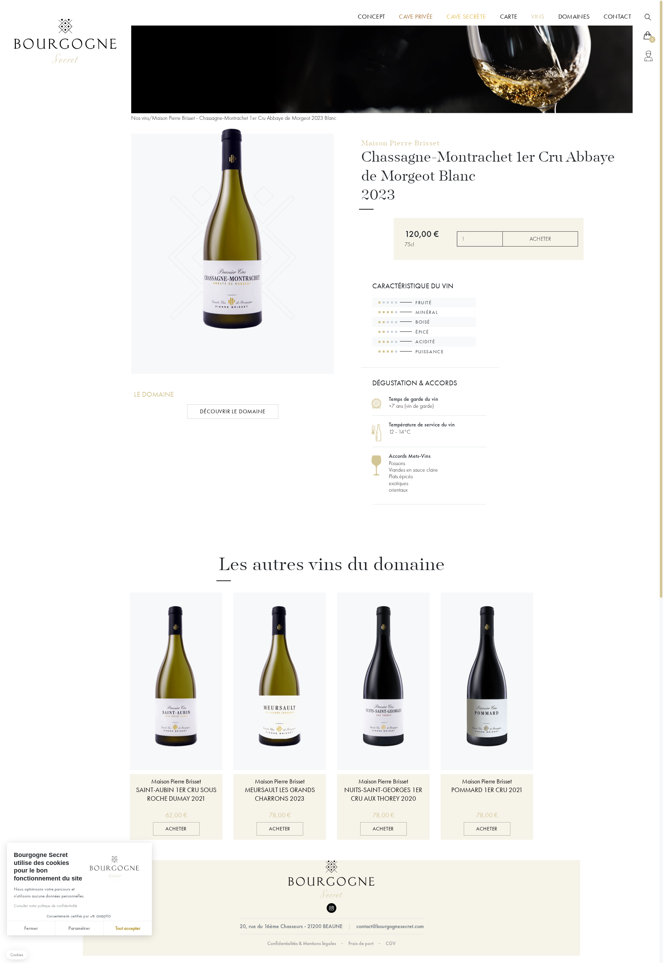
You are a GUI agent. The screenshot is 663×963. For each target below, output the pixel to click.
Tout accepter (128, 928)
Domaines (574, 16)
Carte (509, 16)
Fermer (31, 928)
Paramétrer (79, 928)
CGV (391, 943)
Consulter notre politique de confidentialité (45, 905)
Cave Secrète (466, 16)
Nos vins (140, 118)
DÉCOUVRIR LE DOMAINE (232, 411)
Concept (371, 16)
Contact (617, 16)
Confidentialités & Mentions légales (301, 943)
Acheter (539, 238)
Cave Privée (416, 16)
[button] (16, 955)
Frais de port (360, 943)
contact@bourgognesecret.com (390, 926)
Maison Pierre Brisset (400, 144)
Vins (537, 16)
